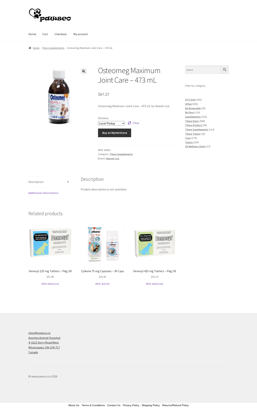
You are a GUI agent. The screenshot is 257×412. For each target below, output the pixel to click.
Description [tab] (35, 182)
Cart (45, 34)
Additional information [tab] (43, 193)
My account (80, 34)
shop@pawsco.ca (39, 333)
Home (32, 34)
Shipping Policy (151, 405)
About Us (73, 405)
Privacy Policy (131, 405)
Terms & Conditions (93, 405)
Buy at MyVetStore (114, 133)
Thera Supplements (53, 48)
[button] (84, 71)
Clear (136, 123)
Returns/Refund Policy (175, 405)
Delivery (103, 118)
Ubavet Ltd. (112, 158)
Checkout (61, 34)
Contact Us (113, 405)
